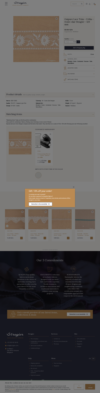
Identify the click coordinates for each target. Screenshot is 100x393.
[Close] (73, 187)
